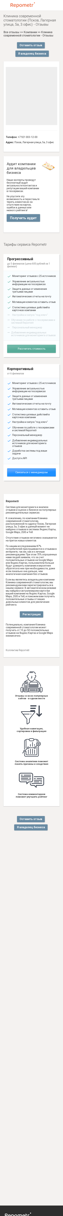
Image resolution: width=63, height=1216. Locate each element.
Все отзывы (11, 32)
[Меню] (5, 5)
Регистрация (32, 614)
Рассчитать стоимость (32, 348)
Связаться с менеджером (31, 472)
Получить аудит (23, 218)
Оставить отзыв (31, 45)
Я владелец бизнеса (32, 53)
